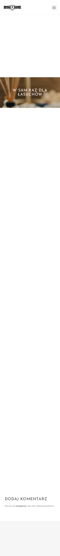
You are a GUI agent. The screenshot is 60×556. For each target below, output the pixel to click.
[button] (54, 7)
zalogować (21, 505)
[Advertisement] (30, 46)
